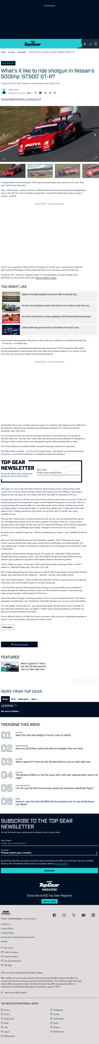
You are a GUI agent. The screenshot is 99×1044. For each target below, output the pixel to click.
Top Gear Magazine (12, 961)
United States (30, 918)
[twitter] (45, 92)
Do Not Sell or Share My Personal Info (18, 937)
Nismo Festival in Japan (45, 277)
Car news (11, 52)
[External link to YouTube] (83, 915)
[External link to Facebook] (54, 915)
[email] (55, 92)
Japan (6, 1031)
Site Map (8, 965)
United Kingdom (15, 918)
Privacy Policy (7, 928)
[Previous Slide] (3, 135)
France (7, 1010)
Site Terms (8, 948)
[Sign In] (85, 43)
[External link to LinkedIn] (93, 915)
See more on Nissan (10, 711)
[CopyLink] (35, 92)
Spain (55, 1023)
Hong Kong (9, 1018)
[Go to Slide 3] (67, 171)
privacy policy (61, 863)
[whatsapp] (50, 92)
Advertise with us (11, 956)
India (6, 1023)
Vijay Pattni (13, 89)
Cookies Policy (7, 933)
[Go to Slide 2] (40, 171)
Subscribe (49, 870)
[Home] (49, 43)
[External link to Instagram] (64, 915)
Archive (4, 941)
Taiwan (56, 1027)
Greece (7, 1014)
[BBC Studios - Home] (7, 913)
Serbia (56, 1014)
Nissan (5, 699)
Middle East (58, 1031)
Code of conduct (11, 952)
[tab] (5, 699)
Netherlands (9, 1036)
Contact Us (6, 924)
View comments (21, 644)
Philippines (58, 1010)
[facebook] (40, 92)
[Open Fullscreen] (95, 158)
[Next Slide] (95, 135)
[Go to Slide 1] (12, 171)
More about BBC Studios (14, 992)
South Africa (58, 1018)
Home (3, 52)
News (33, 699)
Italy (6, 1027)
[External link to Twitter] (74, 915)
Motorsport (22, 52)
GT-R (13, 699)
